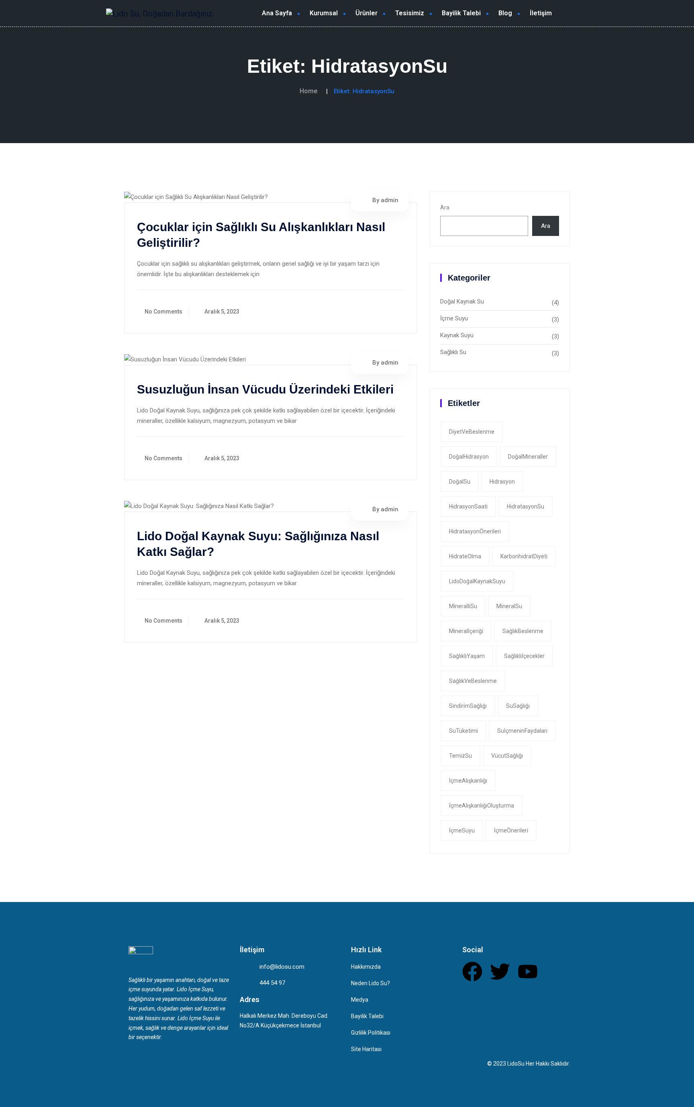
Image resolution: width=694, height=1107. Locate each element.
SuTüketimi (463, 731)
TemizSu (460, 755)
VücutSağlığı (507, 755)
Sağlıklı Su (453, 352)
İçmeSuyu (462, 830)
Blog (505, 13)
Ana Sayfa (277, 13)
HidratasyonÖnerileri (475, 531)
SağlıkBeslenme (522, 631)
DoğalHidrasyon (469, 456)
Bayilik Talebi (461, 13)
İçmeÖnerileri (511, 830)
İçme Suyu (454, 318)
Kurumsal (324, 13)
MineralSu (509, 606)
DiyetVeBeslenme (471, 431)
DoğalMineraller (528, 456)
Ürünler (366, 13)
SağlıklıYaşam (467, 656)
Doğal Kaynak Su (462, 301)
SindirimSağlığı (468, 706)
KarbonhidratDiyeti (523, 556)
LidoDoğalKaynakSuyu (477, 581)
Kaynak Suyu (457, 335)
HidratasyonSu (525, 506)
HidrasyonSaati (468, 506)
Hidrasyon (502, 481)
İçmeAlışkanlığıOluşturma (481, 805)
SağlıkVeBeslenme (473, 681)
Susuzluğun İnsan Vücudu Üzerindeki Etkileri (265, 389)
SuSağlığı (518, 706)
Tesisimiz (409, 13)
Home (308, 91)
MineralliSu (463, 606)
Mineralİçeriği (466, 631)
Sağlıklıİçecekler (524, 656)
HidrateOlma (465, 556)
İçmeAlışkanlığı (468, 780)
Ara (444, 207)
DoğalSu (459, 481)
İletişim (541, 13)
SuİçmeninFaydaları (522, 731)
